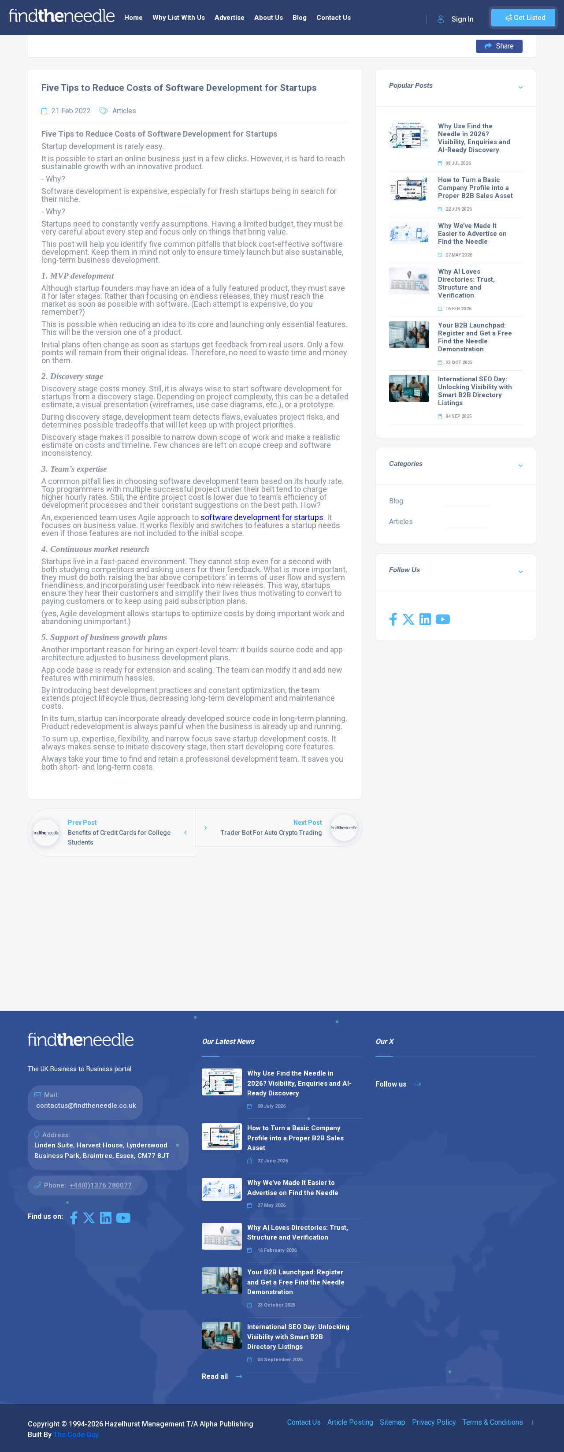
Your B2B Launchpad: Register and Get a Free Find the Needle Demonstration (475, 337)
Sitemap (392, 1422)
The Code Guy (76, 1434)
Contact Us (333, 18)
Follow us (391, 1084)
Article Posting (350, 1422)
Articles (124, 111)
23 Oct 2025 (459, 362)
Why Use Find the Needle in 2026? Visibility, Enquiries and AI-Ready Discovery (474, 138)
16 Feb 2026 (458, 308)
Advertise (230, 18)
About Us (268, 18)
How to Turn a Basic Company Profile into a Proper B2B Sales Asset (475, 188)
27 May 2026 (458, 255)
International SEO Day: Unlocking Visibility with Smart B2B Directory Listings (475, 391)
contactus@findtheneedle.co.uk (86, 1105)
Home (133, 18)
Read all (216, 1376)
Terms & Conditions (493, 1422)
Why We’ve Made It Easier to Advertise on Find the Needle (472, 234)
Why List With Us (178, 18)
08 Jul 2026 (458, 163)
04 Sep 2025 (458, 416)
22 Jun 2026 (458, 209)
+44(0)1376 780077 (101, 1185)
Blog (300, 18)
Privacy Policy (434, 1422)
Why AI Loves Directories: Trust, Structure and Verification (466, 283)
